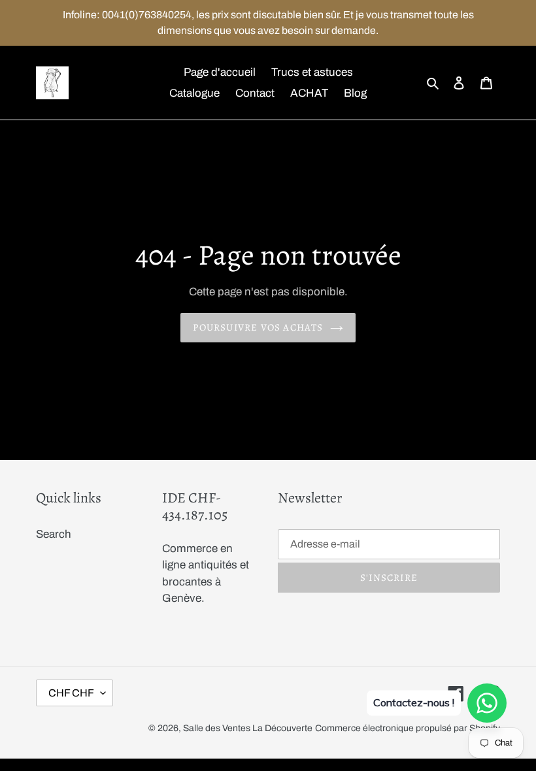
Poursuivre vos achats (258, 327)
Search (53, 534)
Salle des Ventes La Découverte (247, 728)
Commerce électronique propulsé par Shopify (407, 728)
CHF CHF (71, 692)
